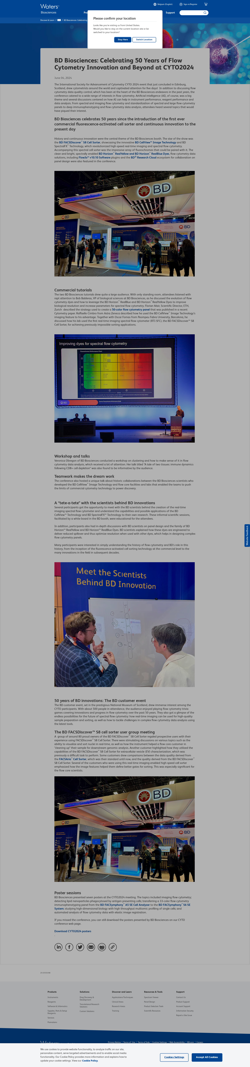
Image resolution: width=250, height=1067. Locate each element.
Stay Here (123, 40)
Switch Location (144, 40)
